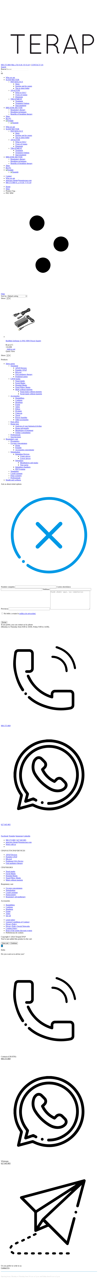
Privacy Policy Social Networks (18, 926)
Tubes (17, 407)
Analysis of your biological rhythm (28, 426)
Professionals (15, 435)
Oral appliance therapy (23, 374)
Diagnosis (19, 97)
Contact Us (5, 1268)
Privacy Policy (11, 924)
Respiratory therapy (18, 110)
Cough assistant (16, 473)
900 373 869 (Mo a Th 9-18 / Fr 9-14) (15, 65)
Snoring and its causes (23, 86)
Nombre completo (8, 587)
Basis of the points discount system (19, 931)
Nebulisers (19, 461)
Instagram (19, 836)
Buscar (3, 69)
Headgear (19, 402)
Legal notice (10, 920)
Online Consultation (22, 433)
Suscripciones (16, 437)
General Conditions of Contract (17, 922)
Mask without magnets (23, 389)
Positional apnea (21, 377)
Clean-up (18, 413)
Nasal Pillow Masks (22, 387)
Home (17, 445)
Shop (8, 116)
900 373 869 (10, 840)
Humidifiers (19, 398)
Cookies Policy (11, 928)
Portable (18, 448)
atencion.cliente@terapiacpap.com (19, 180)
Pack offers (15, 422)
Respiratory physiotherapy (16, 897)
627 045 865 (21, 840)
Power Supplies (21, 417)
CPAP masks (15, 379)
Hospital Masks (21, 385)
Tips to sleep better (22, 88)
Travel (17, 415)
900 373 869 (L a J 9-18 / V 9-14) (18, 183)
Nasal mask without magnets (31, 392)
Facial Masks (20, 383)
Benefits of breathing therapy (21, 114)
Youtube (12, 836)
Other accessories (21, 420)
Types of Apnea (21, 95)
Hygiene (18, 411)
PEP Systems (20, 469)
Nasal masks (20, 381)
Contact (9, 176)
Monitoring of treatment (24, 430)
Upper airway (25, 456)
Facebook (4, 836)
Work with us (11, 844)
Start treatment (20, 105)
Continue (14, 943)
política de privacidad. (27, 614)
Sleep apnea (10, 364)
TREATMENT (16, 99)
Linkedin (26, 836)
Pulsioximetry (11, 895)
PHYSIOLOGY (17, 82)
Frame (17, 405)
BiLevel (18, 372)
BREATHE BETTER (14, 108)
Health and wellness (13, 480)
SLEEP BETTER (12, 80)
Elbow (17, 409)
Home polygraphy (22, 428)
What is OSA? (20, 93)
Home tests (15, 424)
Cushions (18, 400)
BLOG (8, 118)
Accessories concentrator (24, 450)
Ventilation (15, 471)
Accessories (15, 396)
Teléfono (46, 589)
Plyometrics (15, 441)
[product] (51, 319)
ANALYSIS (15, 90)
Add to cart (11, 349)
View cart (5, 943)
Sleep (17, 84)
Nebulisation (15, 452)
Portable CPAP (21, 370)
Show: (3, 298)
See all (8, 916)
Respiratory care (12, 439)
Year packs (24, 465)
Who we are (10, 77)
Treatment (19, 101)
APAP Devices (21, 368)
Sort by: (4, 296)
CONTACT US (37, 65)
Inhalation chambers (22, 467)
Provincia (5, 609)
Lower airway (25, 458)
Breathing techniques (18, 112)
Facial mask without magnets (31, 394)
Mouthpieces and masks (29, 463)
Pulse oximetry (16, 476)
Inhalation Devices (22, 454)
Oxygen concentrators (19, 443)
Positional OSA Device (14, 861)
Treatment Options (22, 103)
